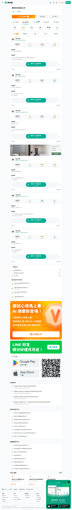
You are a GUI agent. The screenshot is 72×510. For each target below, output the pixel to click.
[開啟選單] (2, 2)
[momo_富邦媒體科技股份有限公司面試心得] (36, 284)
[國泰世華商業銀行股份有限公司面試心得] (36, 288)
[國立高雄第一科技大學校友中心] (36, 273)
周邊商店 (4, 501)
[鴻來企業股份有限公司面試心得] (36, 297)
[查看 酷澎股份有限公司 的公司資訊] (36, 455)
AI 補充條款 (39, 497)
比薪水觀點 (27, 497)
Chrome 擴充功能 (17, 499)
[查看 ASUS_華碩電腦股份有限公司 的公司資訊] (36, 416)
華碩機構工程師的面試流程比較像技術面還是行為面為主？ (26, 396)
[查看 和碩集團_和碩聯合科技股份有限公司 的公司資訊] (36, 419)
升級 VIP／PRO (5, 497)
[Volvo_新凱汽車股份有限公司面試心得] (36, 293)
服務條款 (38, 495)
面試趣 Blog (27, 495)
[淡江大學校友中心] (36, 275)
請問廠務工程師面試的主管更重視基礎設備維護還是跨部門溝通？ (28, 391)
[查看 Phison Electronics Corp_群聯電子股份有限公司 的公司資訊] (36, 433)
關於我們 (4, 495)
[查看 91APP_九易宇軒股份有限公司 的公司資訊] (36, 436)
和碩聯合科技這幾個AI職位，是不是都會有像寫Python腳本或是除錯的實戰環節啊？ (32, 402)
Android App (16, 497)
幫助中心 (38, 501)
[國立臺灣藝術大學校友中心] (36, 270)
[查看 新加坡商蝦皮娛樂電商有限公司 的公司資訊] (36, 465)
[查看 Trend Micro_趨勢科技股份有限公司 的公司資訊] (36, 468)
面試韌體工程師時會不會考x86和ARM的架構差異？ (25, 386)
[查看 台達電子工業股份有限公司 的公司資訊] (36, 426)
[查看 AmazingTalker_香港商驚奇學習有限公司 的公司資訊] (36, 429)
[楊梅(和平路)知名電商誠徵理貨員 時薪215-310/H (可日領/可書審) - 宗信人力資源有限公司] (37, 480)
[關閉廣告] (69, 482)
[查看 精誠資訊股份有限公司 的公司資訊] (36, 462)
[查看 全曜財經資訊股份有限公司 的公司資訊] (36, 458)
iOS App (15, 495)
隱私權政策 (39, 499)
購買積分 (4, 499)
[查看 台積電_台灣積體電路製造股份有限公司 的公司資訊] (36, 413)
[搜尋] (53, 2)
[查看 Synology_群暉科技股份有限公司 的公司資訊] (36, 423)
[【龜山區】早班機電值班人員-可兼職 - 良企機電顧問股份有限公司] (18, 480)
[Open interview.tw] (3, 489)
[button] (7, 497)
